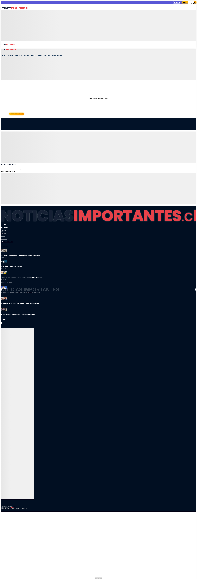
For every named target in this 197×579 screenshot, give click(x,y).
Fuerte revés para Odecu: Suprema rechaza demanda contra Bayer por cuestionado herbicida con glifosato (22, 277)
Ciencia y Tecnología (57, 55)
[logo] (14, 9)
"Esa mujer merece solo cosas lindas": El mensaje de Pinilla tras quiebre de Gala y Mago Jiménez (20, 303)
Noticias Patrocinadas (7, 241)
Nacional (10, 55)
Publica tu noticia (5, 508)
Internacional (18, 55)
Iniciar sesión (177, 2)
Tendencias (47, 55)
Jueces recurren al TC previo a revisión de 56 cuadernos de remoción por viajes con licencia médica (20, 255)
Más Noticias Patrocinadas (8, 171)
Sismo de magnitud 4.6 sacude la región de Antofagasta (11, 266)
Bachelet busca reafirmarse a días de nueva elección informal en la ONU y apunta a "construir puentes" (20, 292)
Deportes (26, 55)
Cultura (40, 55)
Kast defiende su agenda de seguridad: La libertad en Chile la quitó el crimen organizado (18, 314)
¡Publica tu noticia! (17, 113)
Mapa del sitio (15, 508)
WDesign (11, 507)
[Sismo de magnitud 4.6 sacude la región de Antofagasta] (4, 263)
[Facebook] (1, 323)
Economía (33, 55)
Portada (4, 55)
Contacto (24, 508)
